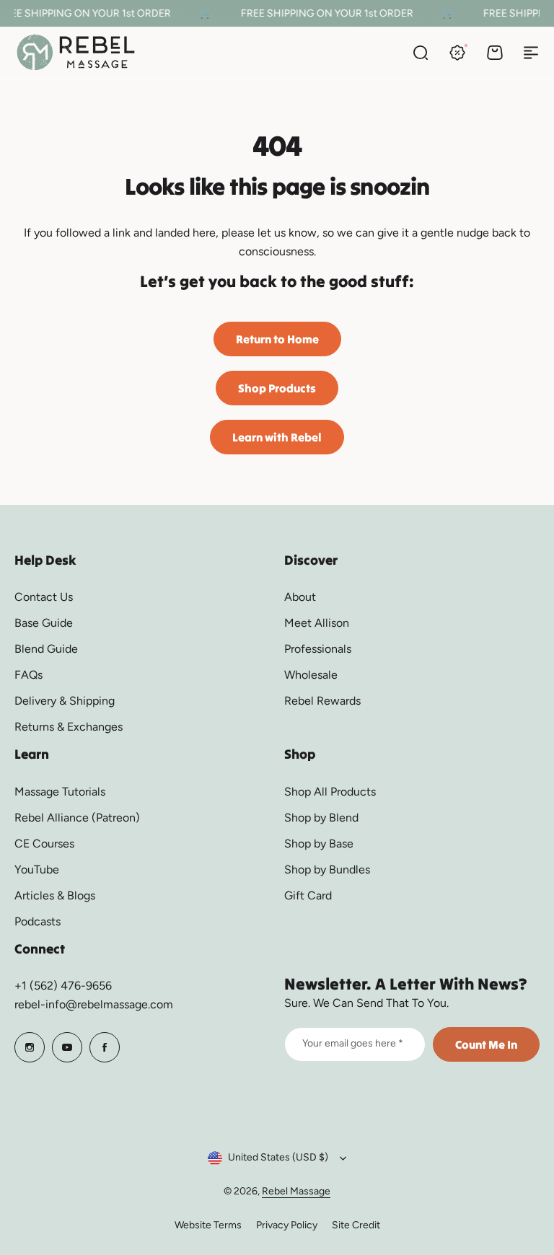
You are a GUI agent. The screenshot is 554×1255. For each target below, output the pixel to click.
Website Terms (208, 1225)
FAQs (28, 675)
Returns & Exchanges (68, 727)
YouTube (36, 869)
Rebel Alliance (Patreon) (77, 817)
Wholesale (311, 675)
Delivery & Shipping (64, 701)
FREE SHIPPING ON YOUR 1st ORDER (323, 13)
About (300, 597)
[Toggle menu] (531, 53)
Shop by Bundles (327, 869)
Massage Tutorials (59, 791)
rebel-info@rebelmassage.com (93, 1004)
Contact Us (43, 597)
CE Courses (44, 843)
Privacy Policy (286, 1225)
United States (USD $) (278, 1157)
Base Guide (43, 623)
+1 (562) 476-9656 (63, 985)
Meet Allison (316, 623)
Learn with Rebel (277, 437)
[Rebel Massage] (75, 52)
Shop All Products (330, 791)
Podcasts (37, 921)
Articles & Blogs (54, 895)
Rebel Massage (296, 1191)
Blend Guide (46, 649)
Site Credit (356, 1225)
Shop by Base (318, 843)
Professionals (317, 649)
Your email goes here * (352, 1043)
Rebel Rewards (322, 701)
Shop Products (277, 388)
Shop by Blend (321, 817)
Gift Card (308, 895)
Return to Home (277, 339)
